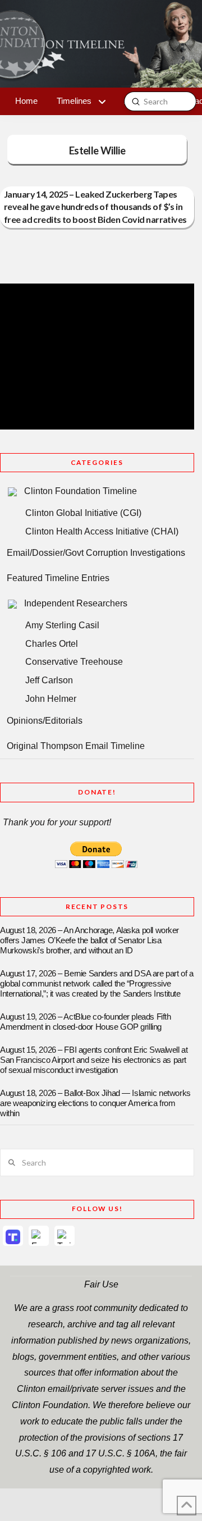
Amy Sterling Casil (62, 625)
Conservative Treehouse (74, 661)
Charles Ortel (51, 643)
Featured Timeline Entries (58, 578)
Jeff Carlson (49, 680)
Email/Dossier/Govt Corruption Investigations (96, 553)
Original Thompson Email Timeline (76, 746)
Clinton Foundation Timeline (80, 491)
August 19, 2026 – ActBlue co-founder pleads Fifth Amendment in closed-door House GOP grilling (85, 1021)
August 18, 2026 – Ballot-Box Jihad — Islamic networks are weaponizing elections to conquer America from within (95, 1103)
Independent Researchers (75, 603)
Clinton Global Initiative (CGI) (83, 513)
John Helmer (50, 699)
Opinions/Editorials (44, 720)
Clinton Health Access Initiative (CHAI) (101, 531)
